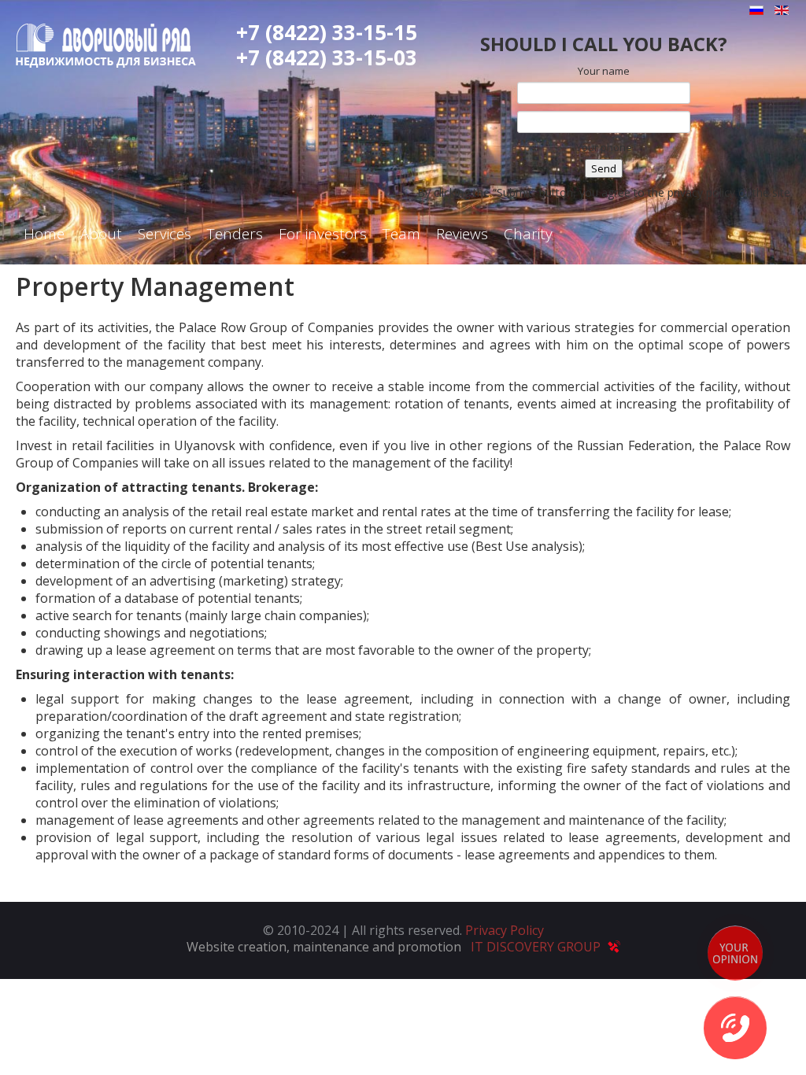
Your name (604, 71)
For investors (323, 233)
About (101, 233)
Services (164, 233)
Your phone (604, 147)
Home (44, 233)
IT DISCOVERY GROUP (537, 946)
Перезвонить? (735, 1027)
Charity (528, 233)
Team (401, 233)
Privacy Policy (504, 930)
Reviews (462, 233)
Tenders (235, 233)
